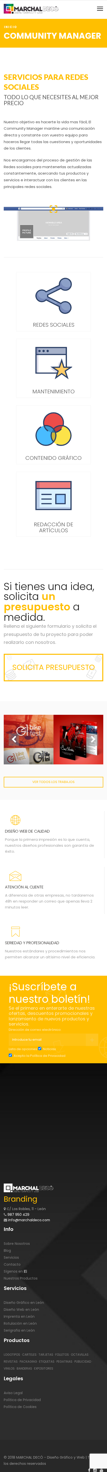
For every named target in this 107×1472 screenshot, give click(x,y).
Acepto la (39, 1055)
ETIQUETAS (46, 1361)
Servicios (11, 1257)
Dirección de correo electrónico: (35, 1029)
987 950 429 (18, 1214)
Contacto (12, 1264)
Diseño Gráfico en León (24, 1302)
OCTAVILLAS (80, 1354)
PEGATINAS (64, 1361)
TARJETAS (46, 1354)
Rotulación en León (20, 1323)
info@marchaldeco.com (28, 1220)
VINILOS (9, 1368)
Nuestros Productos (21, 1278)
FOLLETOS (62, 1354)
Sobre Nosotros (17, 1243)
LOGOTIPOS (12, 1354)
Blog (7, 1250)
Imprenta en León (19, 1316)
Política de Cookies (20, 1406)
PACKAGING (28, 1361)
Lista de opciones (23, 1049)
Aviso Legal (13, 1392)
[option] (29, 739)
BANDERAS (24, 1368)
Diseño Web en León (21, 1309)
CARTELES (29, 1354)
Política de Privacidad (47, 1055)
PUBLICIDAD (82, 1361)
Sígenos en (14, 1271)
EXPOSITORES (43, 1368)
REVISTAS (11, 1361)
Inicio (10, 27)
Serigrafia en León (19, 1330)
